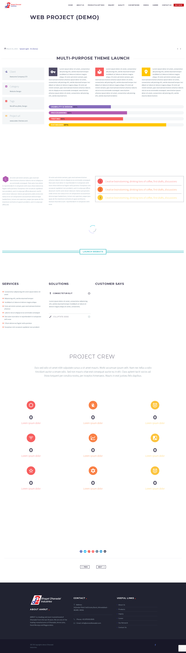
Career (155, 5)
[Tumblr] (97, 551)
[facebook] (155, 645)
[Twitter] (85, 551)
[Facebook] (81, 551)
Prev (86, 567)
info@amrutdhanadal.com (91, 623)
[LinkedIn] (101, 551)
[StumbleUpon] (105, 551)
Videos (146, 5)
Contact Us (166, 5)
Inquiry (111, 5)
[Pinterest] (93, 551)
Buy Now (178, 5)
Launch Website (93, 251)
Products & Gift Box (96, 5)
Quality (121, 5)
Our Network (133, 5)
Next (100, 567)
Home (70, 5)
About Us (80, 5)
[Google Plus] (89, 551)
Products (121, 609)
